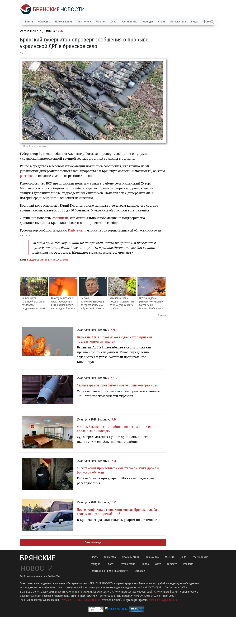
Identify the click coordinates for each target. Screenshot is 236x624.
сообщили (60, 218)
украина (63, 259)
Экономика (84, 21)
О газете (172, 564)
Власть (29, 21)
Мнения (100, 21)
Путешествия (178, 21)
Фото (158, 564)
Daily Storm (76, 230)
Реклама (188, 564)
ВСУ (29, 259)
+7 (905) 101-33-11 (90, 600)
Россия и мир (129, 21)
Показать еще (93, 542)
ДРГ (50, 259)
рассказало (28, 176)
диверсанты (39, 259)
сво (55, 259)
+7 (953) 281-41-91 (70, 600)
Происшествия (64, 21)
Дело (113, 21)
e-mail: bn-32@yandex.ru (163, 600)
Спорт (161, 21)
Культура (148, 21)
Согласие (139, 571)
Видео (194, 21)
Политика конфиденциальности (109, 571)
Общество (44, 21)
